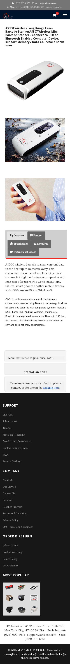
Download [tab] (42, 243)
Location (7, 500)
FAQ (5, 454)
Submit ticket (10, 421)
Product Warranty (12, 552)
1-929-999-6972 (22, 3)
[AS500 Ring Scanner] (21, 597)
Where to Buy (10, 545)
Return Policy (10, 559)
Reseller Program (12, 507)
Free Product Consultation (17, 441)
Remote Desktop (12, 461)
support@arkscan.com (46, 3)
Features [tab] (38, 235)
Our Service (9, 487)
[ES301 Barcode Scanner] (9, 587)
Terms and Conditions (15, 513)
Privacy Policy (10, 520)
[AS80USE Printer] (21, 609)
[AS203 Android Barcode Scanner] (9, 598)
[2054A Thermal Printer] (34, 610)
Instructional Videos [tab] (24, 252)
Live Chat (8, 414)
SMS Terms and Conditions (18, 527)
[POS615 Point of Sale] (9, 609)
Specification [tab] (20, 243)
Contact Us (9, 493)
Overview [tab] (18, 235)
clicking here (51, 387)
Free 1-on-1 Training (14, 434)
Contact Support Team (15, 448)
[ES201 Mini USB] (21, 587)
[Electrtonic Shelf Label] (34, 597)
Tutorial (7, 428)
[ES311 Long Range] (34, 587)
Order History (10, 565)
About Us (8, 480)
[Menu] (65, 15)
